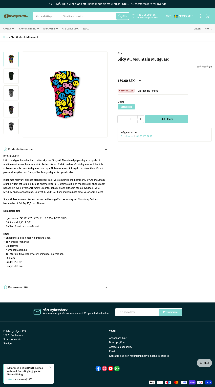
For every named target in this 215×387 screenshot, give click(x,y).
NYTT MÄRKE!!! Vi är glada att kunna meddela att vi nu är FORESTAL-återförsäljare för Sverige (107, 4)
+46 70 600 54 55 (144, 136)
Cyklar (7, 28)
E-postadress (127, 136)
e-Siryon (10, 379)
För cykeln (49, 28)
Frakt (112, 351)
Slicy (120, 53)
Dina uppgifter (117, 342)
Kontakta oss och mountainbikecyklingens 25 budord (139, 355)
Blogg (86, 28)
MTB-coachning (70, 28)
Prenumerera (170, 312)
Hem (5, 37)
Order (197, 28)
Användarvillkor (117, 338)
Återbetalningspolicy (120, 346)
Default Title (126, 107)
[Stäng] (50, 367)
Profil (208, 28)
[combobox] (94, 16)
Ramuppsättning (27, 28)
